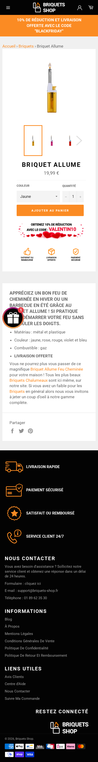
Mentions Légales (19, 634)
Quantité (69, 186)
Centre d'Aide (15, 684)
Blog (8, 619)
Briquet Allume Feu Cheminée (56, 369)
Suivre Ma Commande (22, 698)
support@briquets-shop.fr (38, 591)
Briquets (26, 46)
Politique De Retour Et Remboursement (36, 655)
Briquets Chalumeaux (29, 380)
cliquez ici (33, 583)
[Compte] (79, 7)
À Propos (12, 626)
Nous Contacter (17, 691)
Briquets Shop (24, 738)
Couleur (23, 185)
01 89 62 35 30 (35, 598)
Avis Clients (14, 677)
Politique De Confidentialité (26, 648)
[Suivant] (79, 140)
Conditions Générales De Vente (29, 641)
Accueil (8, 46)
